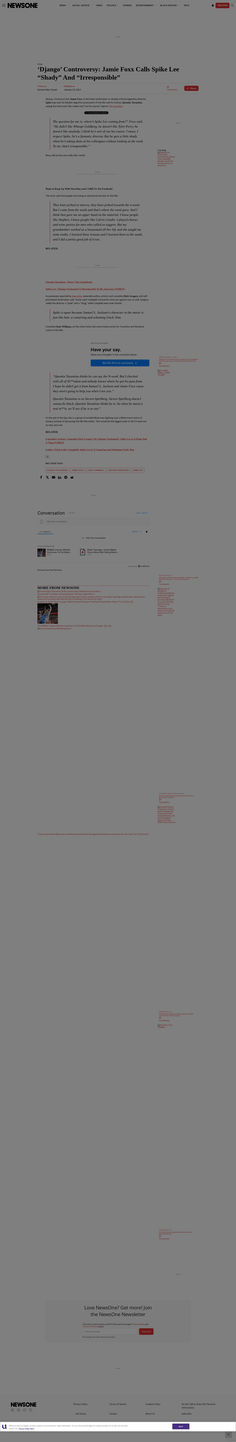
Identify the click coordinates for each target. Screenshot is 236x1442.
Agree (181, 1426)
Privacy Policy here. (26, 1429)
